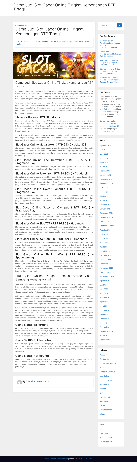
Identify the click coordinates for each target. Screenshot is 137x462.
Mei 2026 (104, 158)
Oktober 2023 (105, 272)
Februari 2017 (105, 340)
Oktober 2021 (105, 319)
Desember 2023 (106, 264)
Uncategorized (21, 25)
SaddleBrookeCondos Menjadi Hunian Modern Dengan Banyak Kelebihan (111, 80)
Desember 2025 (106, 179)
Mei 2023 (104, 293)
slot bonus (104, 401)
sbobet (103, 389)
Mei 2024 (104, 243)
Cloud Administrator (37, 42)
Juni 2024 (104, 238)
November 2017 (106, 331)
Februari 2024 (106, 255)
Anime (102, 355)
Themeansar (87, 459)
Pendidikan (104, 384)
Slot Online (104, 109)
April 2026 (104, 162)
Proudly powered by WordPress (56, 459)
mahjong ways (106, 380)
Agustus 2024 (106, 230)
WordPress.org (106, 442)
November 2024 (106, 217)
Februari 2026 (106, 171)
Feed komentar (106, 438)
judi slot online (52, 42)
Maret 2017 (104, 336)
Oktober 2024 (105, 222)
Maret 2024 (105, 251)
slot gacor (71, 42)
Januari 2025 (105, 209)
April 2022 (104, 302)
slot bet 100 (105, 397)
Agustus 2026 (106, 146)
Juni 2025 (104, 188)
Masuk (102, 429)
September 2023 (107, 276)
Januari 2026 (105, 175)
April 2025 (104, 196)
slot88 (102, 406)
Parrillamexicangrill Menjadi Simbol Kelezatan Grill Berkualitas (110, 54)
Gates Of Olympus (107, 372)
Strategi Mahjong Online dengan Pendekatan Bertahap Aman (110, 71)
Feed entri (104, 433)
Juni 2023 (104, 289)
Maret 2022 (105, 306)
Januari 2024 (105, 260)
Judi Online (104, 376)
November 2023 (106, 268)
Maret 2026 (105, 167)
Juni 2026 (104, 154)
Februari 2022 (106, 310)
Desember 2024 (106, 213)
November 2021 (106, 314)
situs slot (62, 42)
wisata (102, 414)
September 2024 (107, 226)
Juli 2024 (104, 234)
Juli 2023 (104, 285)
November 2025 (106, 184)
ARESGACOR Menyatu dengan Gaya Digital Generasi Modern (109, 62)
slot (23, 94)
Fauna (102, 368)
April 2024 (104, 247)
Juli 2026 (104, 150)
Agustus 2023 (106, 281)
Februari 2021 (105, 327)
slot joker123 (114, 126)
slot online (79, 42)
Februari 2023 (106, 298)
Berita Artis (104, 359)
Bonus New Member (108, 363)
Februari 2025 (106, 205)
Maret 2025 (105, 200)
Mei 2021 (104, 323)
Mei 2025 (104, 192)
